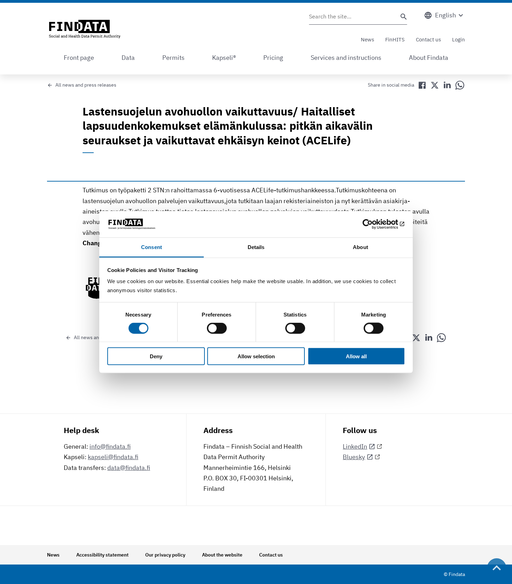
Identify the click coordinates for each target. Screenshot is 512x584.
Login (458, 39)
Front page (79, 58)
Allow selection (256, 356)
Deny (156, 356)
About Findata (428, 58)
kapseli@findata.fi (113, 457)
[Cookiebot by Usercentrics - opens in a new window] (374, 224)
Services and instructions (346, 58)
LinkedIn (355, 446)
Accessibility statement (102, 555)
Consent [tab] (151, 247)
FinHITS (395, 39)
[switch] (217, 328)
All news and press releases (85, 85)
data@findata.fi (128, 468)
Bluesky (354, 457)
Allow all (356, 356)
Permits (173, 58)
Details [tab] (256, 247)
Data (128, 58)
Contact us (428, 39)
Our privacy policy (165, 555)
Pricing (273, 58)
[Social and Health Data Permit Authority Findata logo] (84, 29)
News (367, 39)
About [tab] (360, 247)
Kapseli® (224, 58)
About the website (222, 555)
